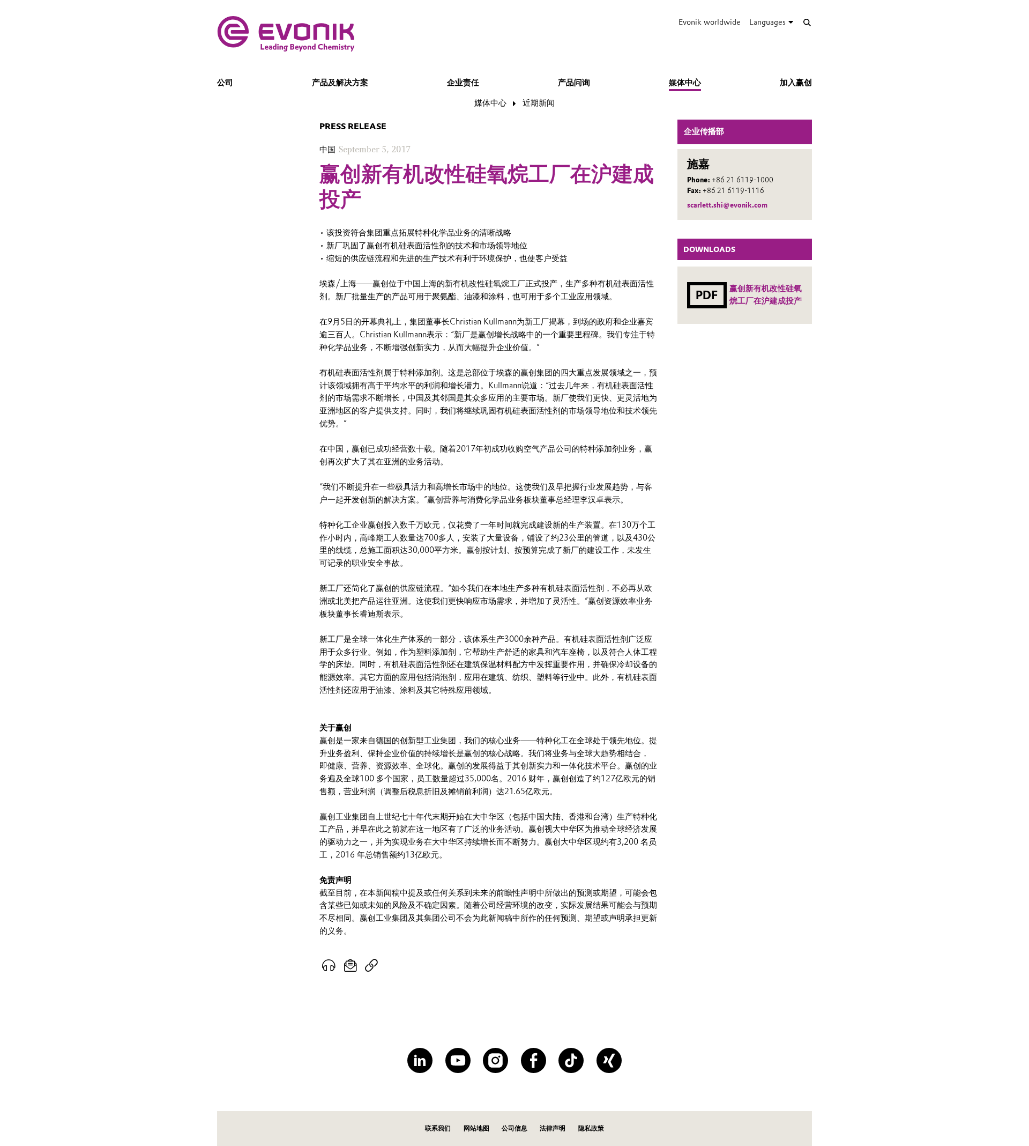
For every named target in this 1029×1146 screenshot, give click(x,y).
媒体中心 (685, 82)
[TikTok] (571, 1060)
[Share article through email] (350, 965)
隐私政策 (591, 1128)
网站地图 (476, 1128)
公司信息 (514, 1128)
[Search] (807, 22)
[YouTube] (458, 1060)
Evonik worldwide (709, 22)
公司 (225, 82)
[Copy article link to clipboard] (371, 965)
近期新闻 (539, 103)
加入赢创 (796, 82)
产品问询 (574, 82)
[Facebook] (533, 1060)
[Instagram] (495, 1060)
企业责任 (463, 82)
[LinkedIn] (420, 1060)
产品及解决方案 (340, 82)
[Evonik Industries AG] (286, 33)
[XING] (609, 1060)
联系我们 (438, 1128)
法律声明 (552, 1128)
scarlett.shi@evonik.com (727, 205)
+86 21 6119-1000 (742, 180)
